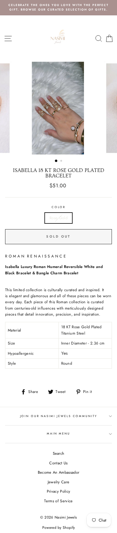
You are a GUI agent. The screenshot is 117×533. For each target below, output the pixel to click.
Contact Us (58, 463)
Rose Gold (59, 218)
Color (58, 207)
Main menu (58, 434)
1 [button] (56, 161)
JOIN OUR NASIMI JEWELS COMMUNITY (58, 416)
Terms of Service (58, 501)
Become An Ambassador (58, 472)
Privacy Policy (58, 491)
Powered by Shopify (58, 527)
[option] (58, 7)
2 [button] (61, 161)
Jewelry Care (59, 482)
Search (58, 453)
